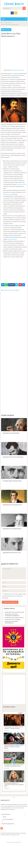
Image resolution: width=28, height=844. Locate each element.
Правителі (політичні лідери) (11, 290)
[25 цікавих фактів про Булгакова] (14, 472)
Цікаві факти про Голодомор (12, 619)
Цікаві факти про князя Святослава (14, 612)
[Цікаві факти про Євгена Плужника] (14, 448)
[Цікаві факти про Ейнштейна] (14, 424)
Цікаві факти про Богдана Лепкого (14, 617)
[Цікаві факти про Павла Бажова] (14, 520)
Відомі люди (6, 29)
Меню (3, 19)
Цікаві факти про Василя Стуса (12, 552)
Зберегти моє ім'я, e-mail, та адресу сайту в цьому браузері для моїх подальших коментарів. (14, 596)
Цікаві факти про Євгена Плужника (13, 457)
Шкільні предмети (6, 814)
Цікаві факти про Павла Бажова (12, 528)
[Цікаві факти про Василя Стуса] (14, 544)
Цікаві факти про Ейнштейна (11, 433)
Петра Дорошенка (12, 239)
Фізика (4, 816)
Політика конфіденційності (8, 823)
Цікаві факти (14, 4)
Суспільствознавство (8, 819)
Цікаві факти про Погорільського (12, 505)
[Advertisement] (14, 53)
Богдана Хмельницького (17, 70)
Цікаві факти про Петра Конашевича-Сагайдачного (12, 614)
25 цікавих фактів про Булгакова (12, 481)
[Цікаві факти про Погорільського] (14, 496)
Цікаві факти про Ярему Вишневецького (11, 622)
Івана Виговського (21, 184)
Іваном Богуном (7, 194)
